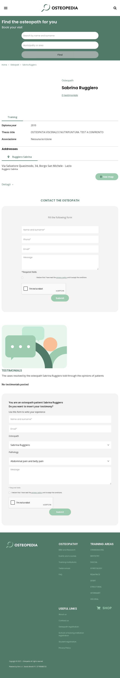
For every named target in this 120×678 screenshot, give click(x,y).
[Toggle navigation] (6, 8)
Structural (96, 587)
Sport (93, 580)
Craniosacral (97, 550)
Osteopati (14, 65)
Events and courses (67, 556)
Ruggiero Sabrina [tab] (22, 156)
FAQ (60, 574)
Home (4, 65)
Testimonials (64, 568)
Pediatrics (95, 574)
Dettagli (6, 184)
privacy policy (36, 493)
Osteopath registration (69, 626)
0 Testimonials (70, 95)
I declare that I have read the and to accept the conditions (61, 277)
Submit (60, 298)
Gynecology (96, 568)
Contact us (64, 620)
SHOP (106, 608)
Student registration (67, 641)
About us (63, 614)
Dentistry (94, 556)
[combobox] (60, 445)
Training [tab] (12, 117)
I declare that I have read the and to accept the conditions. (36, 493)
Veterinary (95, 593)
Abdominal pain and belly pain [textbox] (27, 461)
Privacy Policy (65, 648)
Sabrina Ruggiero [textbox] (20, 445)
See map (108, 177)
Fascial (93, 562)
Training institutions (67, 562)
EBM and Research (67, 550)
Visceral (94, 599)
